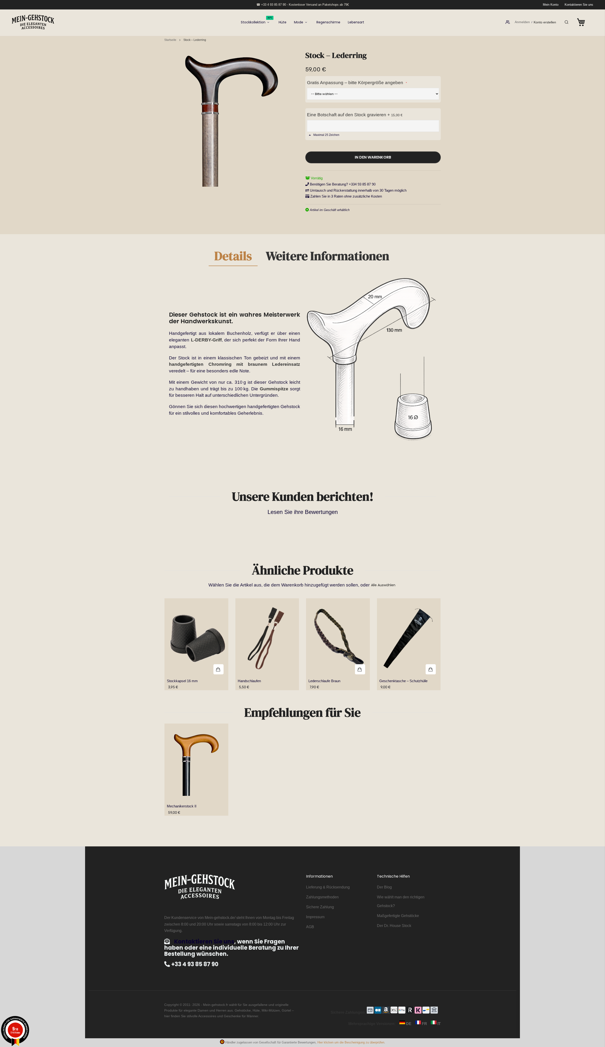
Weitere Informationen (327, 257)
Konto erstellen (545, 22)
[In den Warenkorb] (196, 638)
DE (408, 1024)
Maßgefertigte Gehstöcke (398, 916)
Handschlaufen (249, 681)
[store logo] (33, 22)
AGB (310, 927)
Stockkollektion (256, 20)
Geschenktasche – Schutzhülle (403, 681)
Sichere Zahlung (320, 907)
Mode (298, 22)
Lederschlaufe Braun (324, 681)
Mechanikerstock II (181, 806)
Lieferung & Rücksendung (328, 887)
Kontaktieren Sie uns (579, 4)
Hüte (282, 22)
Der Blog (384, 887)
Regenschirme (328, 22)
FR (424, 1024)
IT (438, 1024)
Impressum (315, 917)
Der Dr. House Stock (394, 926)
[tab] (233, 258)
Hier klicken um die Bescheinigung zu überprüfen (350, 1042)
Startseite (170, 40)
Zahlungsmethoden (322, 897)
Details (233, 257)
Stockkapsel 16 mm (182, 681)
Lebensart (356, 22)
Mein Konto (550, 4)
